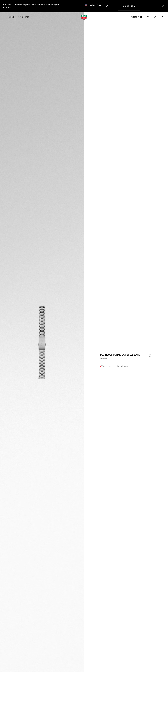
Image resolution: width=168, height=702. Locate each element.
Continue (131, 6)
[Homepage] (84, 17)
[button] (155, 17)
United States (96, 5)
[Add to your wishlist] (150, 356)
